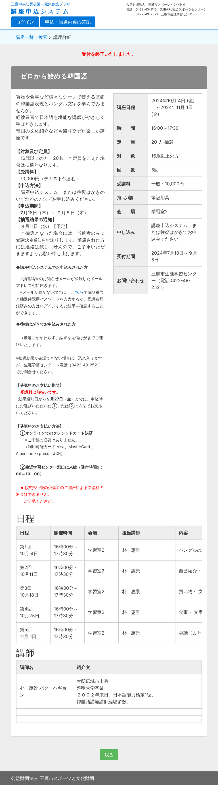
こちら (77, 292)
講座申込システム (40, 11)
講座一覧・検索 (31, 37)
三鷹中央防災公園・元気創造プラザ (40, 4)
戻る (109, 754)
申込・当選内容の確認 (68, 22)
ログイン (27, 22)
